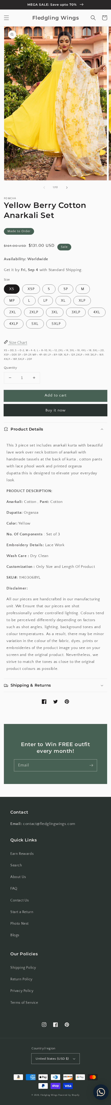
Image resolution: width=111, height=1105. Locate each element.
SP (66, 289)
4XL (96, 312)
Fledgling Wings (49, 1095)
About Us (18, 877)
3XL (54, 312)
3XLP (76, 312)
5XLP (56, 324)
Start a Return (21, 912)
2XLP (33, 312)
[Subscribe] (91, 765)
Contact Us (19, 900)
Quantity (10, 367)
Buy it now (55, 410)
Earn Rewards (22, 854)
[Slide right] (67, 187)
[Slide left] (44, 187)
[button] (6, 17)
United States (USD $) (52, 1058)
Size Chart (17, 342)
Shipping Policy (23, 968)
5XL (34, 324)
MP (12, 301)
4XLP (13, 324)
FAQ (14, 889)
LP (45, 301)
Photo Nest (19, 924)
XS (11, 289)
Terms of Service (24, 1003)
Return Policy (21, 979)
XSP (31, 289)
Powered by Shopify (69, 1095)
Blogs (14, 935)
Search (16, 865)
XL (63, 301)
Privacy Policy (21, 991)
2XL (12, 312)
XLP (82, 301)
